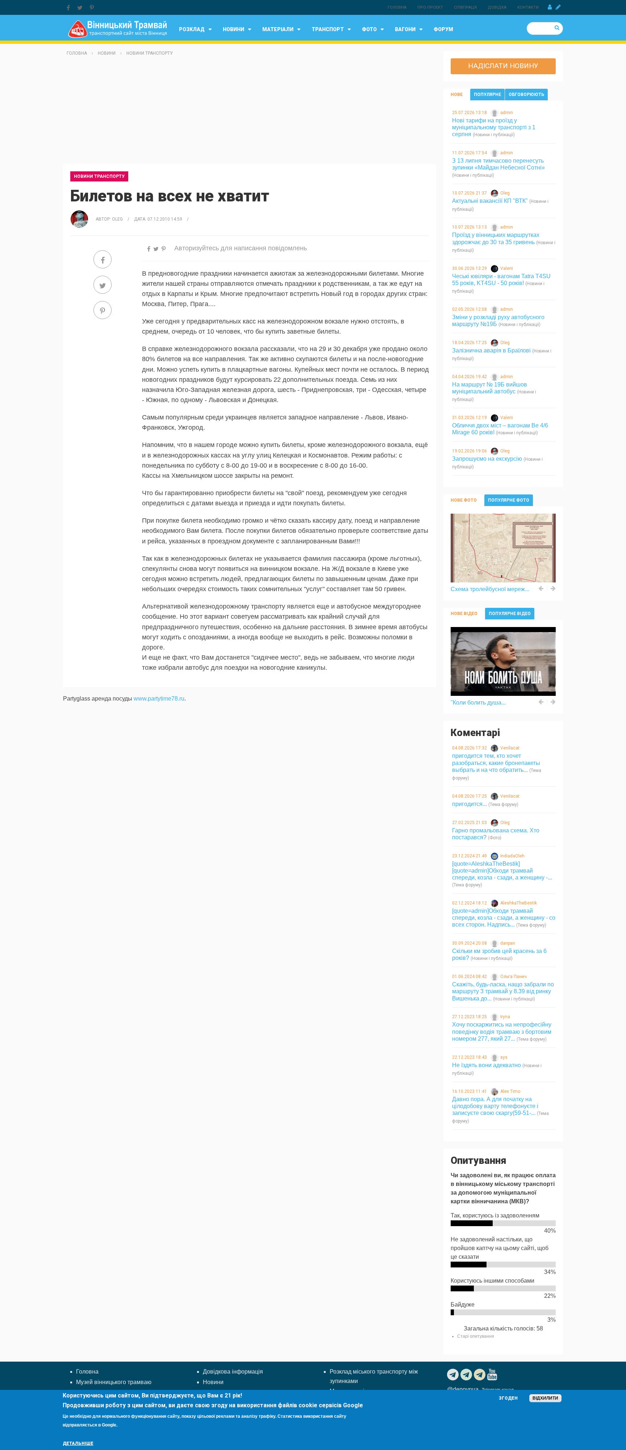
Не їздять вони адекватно (486, 1065)
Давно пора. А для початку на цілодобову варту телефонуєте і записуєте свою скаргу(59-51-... (495, 1106)
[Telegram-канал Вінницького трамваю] (453, 1374)
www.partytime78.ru (159, 698)
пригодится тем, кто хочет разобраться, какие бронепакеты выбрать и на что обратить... (496, 763)
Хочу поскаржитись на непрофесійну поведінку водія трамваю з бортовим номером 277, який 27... (501, 1031)
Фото (369, 29)
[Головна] (117, 28)
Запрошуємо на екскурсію (487, 459)
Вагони (405, 29)
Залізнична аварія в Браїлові (491, 350)
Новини (233, 29)
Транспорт (328, 29)
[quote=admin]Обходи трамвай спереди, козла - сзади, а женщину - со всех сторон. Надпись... (503, 918)
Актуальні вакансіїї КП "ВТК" (490, 201)
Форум (443, 29)
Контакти (528, 7)
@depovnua (463, 1389)
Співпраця (465, 7)
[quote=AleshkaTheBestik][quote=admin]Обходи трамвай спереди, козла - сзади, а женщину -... (502, 871)
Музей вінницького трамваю (113, 1382)
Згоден (508, 1398)
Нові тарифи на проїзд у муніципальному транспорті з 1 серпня (493, 127)
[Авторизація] (550, 7)
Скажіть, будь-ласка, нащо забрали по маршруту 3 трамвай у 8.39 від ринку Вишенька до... (503, 991)
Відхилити (545, 1398)
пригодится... (469, 804)
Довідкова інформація (233, 1371)
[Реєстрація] (558, 7)
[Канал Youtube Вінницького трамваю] (493, 1374)
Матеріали (277, 29)
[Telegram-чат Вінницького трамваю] (467, 1374)
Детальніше (78, 1443)
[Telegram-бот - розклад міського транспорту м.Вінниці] (480, 1374)
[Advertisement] (249, 113)
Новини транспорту (149, 53)
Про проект (430, 7)
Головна (397, 7)
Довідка (497, 7)
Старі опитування (475, 1336)
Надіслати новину (503, 66)
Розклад (192, 29)
